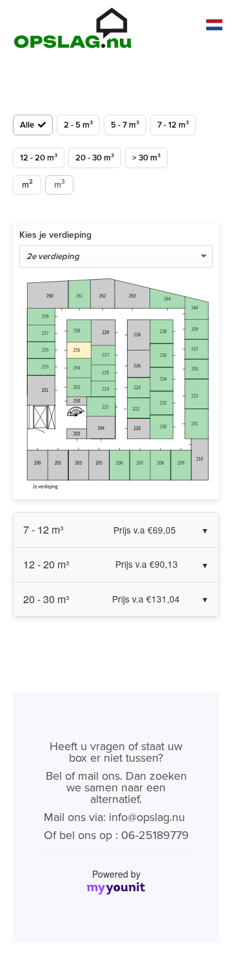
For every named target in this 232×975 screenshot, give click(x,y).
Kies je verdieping (55, 234)
